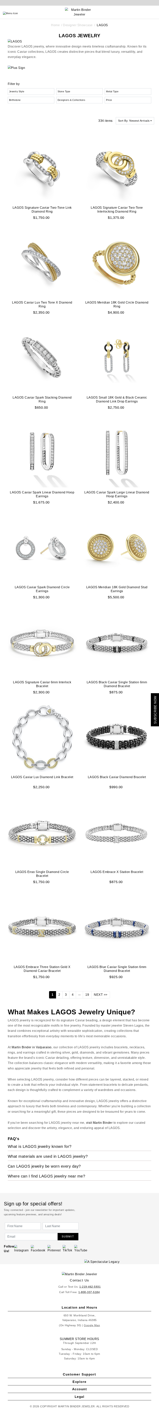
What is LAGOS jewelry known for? (40, 1146)
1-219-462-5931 (90, 1286)
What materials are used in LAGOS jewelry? (48, 1156)
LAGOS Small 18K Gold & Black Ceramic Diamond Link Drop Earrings (117, 399)
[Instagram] (21, 1248)
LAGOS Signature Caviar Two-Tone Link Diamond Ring (42, 209)
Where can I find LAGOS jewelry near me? (46, 1176)
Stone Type (64, 91)
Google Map (92, 1325)
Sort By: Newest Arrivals (134, 120)
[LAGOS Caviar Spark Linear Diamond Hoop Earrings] (42, 452)
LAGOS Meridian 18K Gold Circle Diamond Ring (117, 304)
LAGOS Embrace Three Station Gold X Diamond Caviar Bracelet (42, 968)
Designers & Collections (71, 100)
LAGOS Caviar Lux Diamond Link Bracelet (42, 777)
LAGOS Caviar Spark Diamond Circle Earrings (42, 589)
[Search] (137, 13)
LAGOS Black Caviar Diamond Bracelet (117, 777)
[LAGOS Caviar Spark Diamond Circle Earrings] (42, 547)
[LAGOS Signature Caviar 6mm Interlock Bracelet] (42, 642)
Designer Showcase (78, 25)
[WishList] (145, 13)
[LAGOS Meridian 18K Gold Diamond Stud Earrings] (116, 547)
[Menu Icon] (10, 13)
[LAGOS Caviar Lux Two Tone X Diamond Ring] (42, 263)
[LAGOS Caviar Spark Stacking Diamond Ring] (42, 357)
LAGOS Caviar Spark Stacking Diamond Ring (42, 399)
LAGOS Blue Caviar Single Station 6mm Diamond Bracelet (116, 968)
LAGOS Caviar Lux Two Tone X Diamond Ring (42, 304)
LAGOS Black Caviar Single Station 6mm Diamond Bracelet (117, 684)
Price (109, 100)
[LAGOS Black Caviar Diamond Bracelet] (116, 737)
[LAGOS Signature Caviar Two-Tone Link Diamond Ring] (42, 168)
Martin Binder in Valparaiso (32, 1047)
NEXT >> (100, 994)
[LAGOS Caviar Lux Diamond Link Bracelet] (42, 737)
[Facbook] (38, 1248)
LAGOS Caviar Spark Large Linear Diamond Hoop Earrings (116, 494)
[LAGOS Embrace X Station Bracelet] (116, 832)
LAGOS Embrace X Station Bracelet (117, 872)
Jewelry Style (16, 91)
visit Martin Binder (99, 1122)
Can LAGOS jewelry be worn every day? (44, 1166)
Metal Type (112, 91)
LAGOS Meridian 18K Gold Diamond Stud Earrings (117, 589)
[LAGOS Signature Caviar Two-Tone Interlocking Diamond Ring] (116, 168)
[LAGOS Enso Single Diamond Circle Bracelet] (42, 832)
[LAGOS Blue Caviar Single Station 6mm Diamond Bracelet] (116, 927)
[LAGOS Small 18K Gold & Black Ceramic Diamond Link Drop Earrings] (116, 357)
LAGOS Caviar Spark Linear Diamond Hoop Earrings (42, 494)
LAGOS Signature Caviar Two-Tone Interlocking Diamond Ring (117, 209)
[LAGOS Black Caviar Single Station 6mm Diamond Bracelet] (116, 642)
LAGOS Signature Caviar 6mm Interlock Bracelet (42, 684)
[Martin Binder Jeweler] (79, 1274)
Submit (68, 1236)
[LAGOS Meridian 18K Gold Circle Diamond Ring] (116, 263)
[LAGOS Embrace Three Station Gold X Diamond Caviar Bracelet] (42, 927)
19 (87, 994)
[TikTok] (67, 1248)
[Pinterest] (54, 1248)
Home (55, 25)
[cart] (154, 13)
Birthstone (15, 100)
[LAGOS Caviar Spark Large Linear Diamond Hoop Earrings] (116, 452)
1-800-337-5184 (89, 1292)
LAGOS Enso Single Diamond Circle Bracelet (42, 873)
